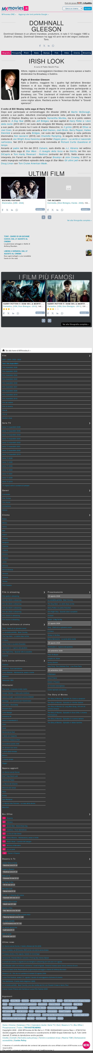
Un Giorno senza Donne (11, 772)
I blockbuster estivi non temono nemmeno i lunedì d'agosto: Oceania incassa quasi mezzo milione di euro (40, 965)
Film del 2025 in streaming (11, 600)
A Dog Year (17, 120)
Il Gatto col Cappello (9, 736)
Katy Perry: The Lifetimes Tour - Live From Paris (65, 666)
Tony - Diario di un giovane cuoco (14, 628)
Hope (4, 724)
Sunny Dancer (53, 662)
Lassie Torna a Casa (9, 863)
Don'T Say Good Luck (10, 776)
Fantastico (7, 306)
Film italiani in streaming (11, 615)
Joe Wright (18, 138)
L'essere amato (7, 759)
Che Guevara (41, 1018)
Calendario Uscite (39, 1025)
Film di (4, 410)
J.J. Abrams (72, 148)
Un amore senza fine (9, 927)
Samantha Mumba (56, 117)
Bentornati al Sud (8, 732)
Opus (5, 1004)
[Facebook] (40, 45)
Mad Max (31, 1018)
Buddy (4, 795)
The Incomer (54, 200)
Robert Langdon (64, 1011)
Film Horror (6, 502)
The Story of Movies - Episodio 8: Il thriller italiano (65, 702)
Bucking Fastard (11, 200)
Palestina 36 (6, 716)
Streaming (87, 53)
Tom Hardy (19, 154)
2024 (19, 359)
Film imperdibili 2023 (9, 379)
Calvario (43, 148)
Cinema (77, 53)
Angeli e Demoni (8, 869)
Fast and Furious (34, 1015)
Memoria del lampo (9, 788)
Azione (4, 510)
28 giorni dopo (36, 1001)
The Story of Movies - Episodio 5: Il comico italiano (66, 718)
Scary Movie (15, 1001)
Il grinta (68, 127)
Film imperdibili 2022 (9, 383)
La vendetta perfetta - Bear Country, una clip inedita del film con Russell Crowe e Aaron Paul (35, 985)
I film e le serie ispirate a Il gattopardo (22, 1004)
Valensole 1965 (7, 680)
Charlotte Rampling (51, 135)
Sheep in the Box (54, 635)
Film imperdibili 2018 (9, 398)
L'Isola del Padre (8, 780)
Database (21, 1025)
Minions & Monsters (14, 845)
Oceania (5, 664)
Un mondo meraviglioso (56, 686)
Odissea (10, 822)
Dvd (58, 1025)
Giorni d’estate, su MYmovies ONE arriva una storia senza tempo (25, 950)
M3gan (59, 1001)
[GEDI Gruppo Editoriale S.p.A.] (79, 3)
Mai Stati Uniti (7, 889)
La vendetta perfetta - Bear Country (14, 632)
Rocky (60, 1018)
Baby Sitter (78, 1004)
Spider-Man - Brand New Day (17, 826)
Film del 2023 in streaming (11, 608)
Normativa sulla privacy (27, 1038)
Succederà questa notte (10, 744)
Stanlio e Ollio (7, 908)
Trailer (19, 1027)
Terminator (52, 1018)
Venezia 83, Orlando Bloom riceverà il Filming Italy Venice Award (25, 958)
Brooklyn (57, 157)
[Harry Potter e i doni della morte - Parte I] (23, 291)
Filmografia (16, 53)
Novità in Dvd (7, 418)
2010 (34, 306)
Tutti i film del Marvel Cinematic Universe (57, 1015)
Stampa (46, 53)
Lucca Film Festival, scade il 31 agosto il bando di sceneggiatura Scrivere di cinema (32, 977)
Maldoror (5, 676)
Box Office (78, 1025)
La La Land (11, 849)
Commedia (51, 203)
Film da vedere (7, 402)
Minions (5, 1001)
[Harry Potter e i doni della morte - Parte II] (67, 291)
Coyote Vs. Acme (54, 658)
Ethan (86, 127)
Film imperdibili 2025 (9, 371)
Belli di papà (6, 934)
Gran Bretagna (64, 203)
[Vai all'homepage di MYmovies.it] (15, 10)
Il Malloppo (52, 674)
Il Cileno (5, 640)
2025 (14, 359)
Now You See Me (49, 1001)
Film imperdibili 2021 (9, 387)
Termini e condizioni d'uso (49, 1038)
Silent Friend (52, 678)
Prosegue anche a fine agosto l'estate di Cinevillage (21, 954)
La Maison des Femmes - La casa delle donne (18, 803)
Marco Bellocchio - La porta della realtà (62, 639)
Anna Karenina (32, 138)
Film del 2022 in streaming (11, 612)
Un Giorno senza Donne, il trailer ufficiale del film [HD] (21, 946)
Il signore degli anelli (81, 1015)
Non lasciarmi (21, 135)
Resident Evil (7, 708)
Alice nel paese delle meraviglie (14, 1018)
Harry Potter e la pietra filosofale (14, 644)
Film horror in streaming (10, 619)
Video (66, 53)
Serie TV (51, 1025)
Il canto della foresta (9, 751)
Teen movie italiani (19, 1015)
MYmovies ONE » (9, 14)
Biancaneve (43, 1004)
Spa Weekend (7, 799)
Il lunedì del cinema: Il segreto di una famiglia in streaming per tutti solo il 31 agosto (32, 962)
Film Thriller (6, 498)
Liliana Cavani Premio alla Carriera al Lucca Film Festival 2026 (25, 989)
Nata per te (6, 876)
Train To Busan (53, 654)
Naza (4, 792)
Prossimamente (9, 1027)
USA (15, 203)
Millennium (6, 1015)
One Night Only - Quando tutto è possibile (17, 652)
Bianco (4, 755)
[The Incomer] (68, 188)
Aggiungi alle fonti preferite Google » (34, 14)
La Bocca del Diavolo (10, 784)
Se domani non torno (9, 747)
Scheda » (40, 209)
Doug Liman (7, 163)
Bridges (36, 132)
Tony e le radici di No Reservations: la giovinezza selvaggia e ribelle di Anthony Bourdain (34, 969)
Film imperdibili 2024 (9, 375)
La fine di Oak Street (14, 834)
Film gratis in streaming (10, 596)
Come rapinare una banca (57, 690)
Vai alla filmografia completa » (79, 220)
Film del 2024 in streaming (11, 604)
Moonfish (5, 807)
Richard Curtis (68, 141)
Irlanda (74, 203)
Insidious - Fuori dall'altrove (12, 668)
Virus (31, 1011)
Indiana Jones (40, 1011)
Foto (56, 53)
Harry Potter (77, 1011)
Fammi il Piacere (54, 682)
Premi (26, 53)
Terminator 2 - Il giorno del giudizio (14, 648)
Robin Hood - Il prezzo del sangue (19, 841)
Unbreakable (52, 1011)
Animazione (6, 506)
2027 (4, 359)
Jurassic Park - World (37, 1008)
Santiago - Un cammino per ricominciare (16, 701)
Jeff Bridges (42, 120)
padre (16, 148)
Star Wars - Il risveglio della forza (44, 151)
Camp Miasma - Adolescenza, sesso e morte (18, 672)
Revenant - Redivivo (37, 154)
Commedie (6, 494)
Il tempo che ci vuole (9, 901)
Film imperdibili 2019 (9, 395)
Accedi (88, 8)
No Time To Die (7, 882)
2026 (21, 203)
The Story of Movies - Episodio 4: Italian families (65, 722)
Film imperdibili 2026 (9, 367)
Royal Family (7, 1008)
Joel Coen (6, 130)
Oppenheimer (66, 1004)
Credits (5, 1038)
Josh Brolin (62, 130)
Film (28, 1025)
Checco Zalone (54, 1004)
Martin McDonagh (80, 111)
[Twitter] (44, 45)
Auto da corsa (22, 1011)
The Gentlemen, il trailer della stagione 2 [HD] (18, 981)
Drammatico (7, 203)
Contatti (13, 1038)
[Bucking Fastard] (23, 188)
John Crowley (72, 157)
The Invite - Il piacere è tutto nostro (14, 689)
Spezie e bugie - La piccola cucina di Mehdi (18, 697)
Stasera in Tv (67, 1025)
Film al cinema (7, 406)
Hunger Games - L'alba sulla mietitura (15, 693)
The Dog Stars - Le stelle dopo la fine (15, 636)
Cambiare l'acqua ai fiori (11, 740)
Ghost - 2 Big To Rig (55, 619)
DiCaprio (5, 154)
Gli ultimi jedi (71, 160)
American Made (39, 163)
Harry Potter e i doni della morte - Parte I (26, 304)
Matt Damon (49, 130)
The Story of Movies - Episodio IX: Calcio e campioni (66, 698)
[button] (86, 1045)
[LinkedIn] (48, 45)
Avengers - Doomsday (10, 705)
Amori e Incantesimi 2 (10, 720)
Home (5, 1025)
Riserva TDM (67, 1038)
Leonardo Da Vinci (21, 1008)
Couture (5, 656)
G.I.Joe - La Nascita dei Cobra (13, 895)
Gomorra (25, 1001)
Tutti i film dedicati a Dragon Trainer (76, 1001)
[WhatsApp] (53, 45)
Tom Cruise (24, 163)
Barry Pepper (76, 130)
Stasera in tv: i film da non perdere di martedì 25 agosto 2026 (24, 973)
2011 (78, 306)
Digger (4, 763)
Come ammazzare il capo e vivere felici (16, 914)
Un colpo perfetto (8, 921)
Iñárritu (73, 151)
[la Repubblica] (87, 3)
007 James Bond (9, 1011)
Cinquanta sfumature (55, 1008)
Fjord (4, 728)
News (36, 53)
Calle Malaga (7, 712)
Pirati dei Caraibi (71, 1008)
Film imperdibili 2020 (9, 391)
